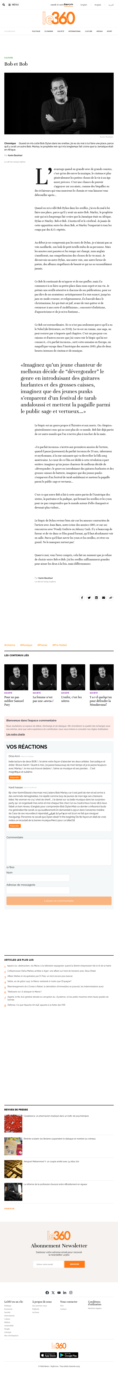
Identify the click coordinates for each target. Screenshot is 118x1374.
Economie (49, 31)
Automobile (9, 1326)
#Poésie (42, 645)
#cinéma (9, 645)
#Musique (26, 645)
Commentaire (14, 837)
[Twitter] (53, 1292)
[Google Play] (68, 1355)
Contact (63, 1309)
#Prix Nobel (59, 645)
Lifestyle (7, 1332)
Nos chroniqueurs (11, 1336)
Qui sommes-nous (39, 1306)
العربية (111, 5)
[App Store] (48, 1355)
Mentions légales (95, 1308)
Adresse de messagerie (20, 884)
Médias (100, 31)
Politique (36, 31)
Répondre (14, 777)
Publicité (35, 1309)
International (74, 31)
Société (60, 31)
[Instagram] (71, 1292)
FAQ (61, 1306)
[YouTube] (59, 1292)
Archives (35, 1312)
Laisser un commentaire (59, 900)
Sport (109, 31)
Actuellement (9, 31)
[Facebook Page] (47, 1292)
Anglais (98, 5)
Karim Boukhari (15, 155)
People (7, 1329)
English (84, 5)
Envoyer (74, 1264)
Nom (9, 872)
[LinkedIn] (65, 1292)
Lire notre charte (15, 734)
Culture (88, 31)
